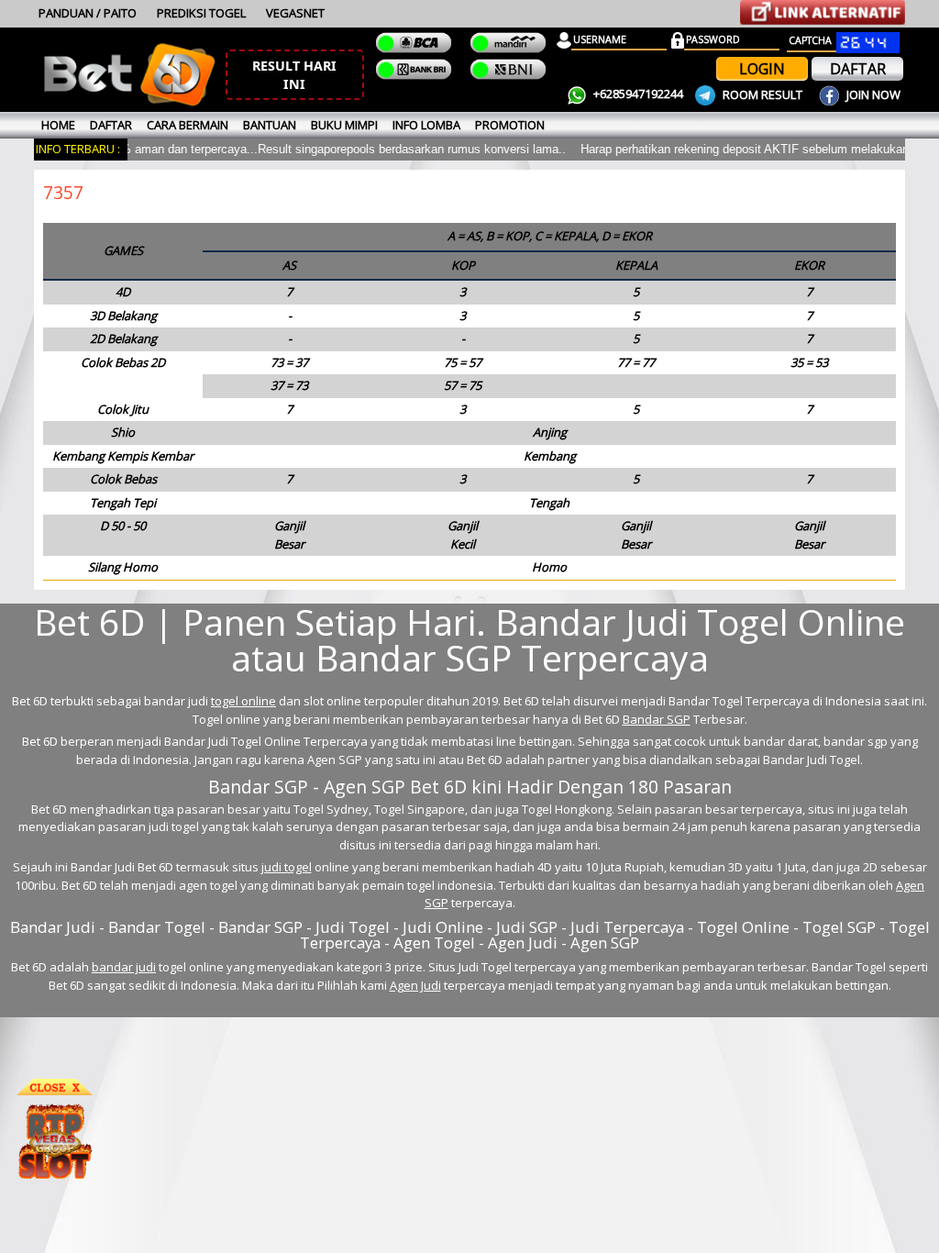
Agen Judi (415, 985)
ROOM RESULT (762, 94)
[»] (822, 12)
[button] (295, 75)
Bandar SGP (656, 719)
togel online (243, 701)
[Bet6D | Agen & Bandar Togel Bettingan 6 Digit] (129, 102)
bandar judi (124, 967)
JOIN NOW (872, 94)
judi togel (286, 867)
